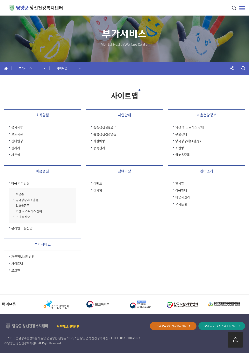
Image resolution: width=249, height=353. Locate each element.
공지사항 (17, 127)
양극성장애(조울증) (188, 141)
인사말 (179, 183)
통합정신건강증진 (105, 134)
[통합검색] (234, 8)
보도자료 (17, 134)
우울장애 (181, 134)
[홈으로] (6, 68)
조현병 (179, 148)
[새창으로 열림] (56, 304)
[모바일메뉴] (242, 8)
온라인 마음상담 (21, 228)
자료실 (15, 155)
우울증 (20, 194)
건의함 (97, 190)
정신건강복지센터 (39, 8)
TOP (235, 341)
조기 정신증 (23, 217)
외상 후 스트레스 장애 (189, 127)
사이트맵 (61, 68)
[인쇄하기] (243, 68)
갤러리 (15, 148)
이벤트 (97, 183)
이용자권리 (182, 197)
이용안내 (181, 190)
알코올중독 (182, 155)
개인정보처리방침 (23, 257)
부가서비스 (25, 68)
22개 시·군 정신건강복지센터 (220, 326)
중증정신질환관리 (105, 127)
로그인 (15, 270)
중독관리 (99, 148)
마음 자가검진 (20, 183)
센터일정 (17, 141)
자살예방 (99, 141)
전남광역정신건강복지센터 (171, 326)
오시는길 (181, 204)
